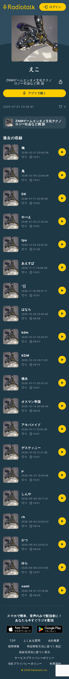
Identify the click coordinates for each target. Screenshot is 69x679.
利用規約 (55, 663)
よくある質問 (31, 640)
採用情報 (13, 646)
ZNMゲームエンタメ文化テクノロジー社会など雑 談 (29, 81)
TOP (13, 640)
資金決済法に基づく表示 (34, 652)
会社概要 (53, 640)
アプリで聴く (37, 93)
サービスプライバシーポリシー (34, 657)
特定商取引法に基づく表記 (44, 646)
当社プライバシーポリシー (25, 663)
